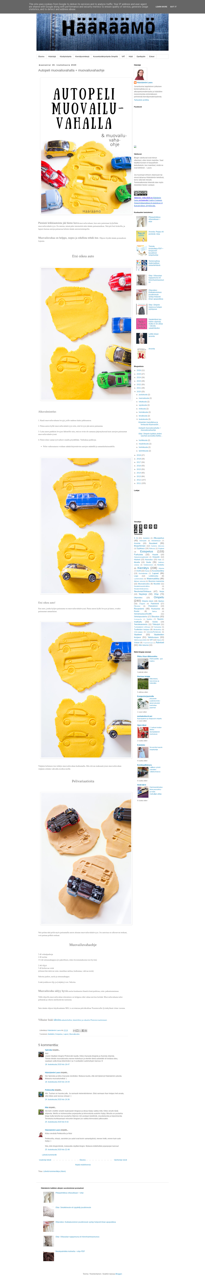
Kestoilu (160, 565)
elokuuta (142, 409)
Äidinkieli (160, 642)
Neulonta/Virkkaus (142, 591)
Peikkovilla (49, 1090)
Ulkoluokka (157, 629)
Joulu (148, 562)
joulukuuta (143, 395)
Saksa (154, 611)
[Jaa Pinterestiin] (85, 1030)
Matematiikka (153, 578)
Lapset (65, 1034)
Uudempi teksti (45, 1160)
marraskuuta (144, 398)
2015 (139, 469)
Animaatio (142, 541)
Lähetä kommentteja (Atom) (54, 1171)
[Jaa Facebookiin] (82, 1030)
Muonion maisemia (156, 581)
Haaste (155, 555)
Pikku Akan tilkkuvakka (147, 656)
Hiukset (137, 560)
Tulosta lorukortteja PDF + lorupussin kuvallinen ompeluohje (156, 250)
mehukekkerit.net (144, 716)
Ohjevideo (138, 598)
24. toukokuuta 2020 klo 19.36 (57, 1099)
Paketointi (155, 604)
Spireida (48, 1050)
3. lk (136, 538)
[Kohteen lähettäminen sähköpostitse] (74, 1030)
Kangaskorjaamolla (145, 696)
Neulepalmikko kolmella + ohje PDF (70, 1251)
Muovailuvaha (74, 1034)
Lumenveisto (138, 579)
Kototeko (141, 745)
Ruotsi (136, 611)
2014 (139, 473)
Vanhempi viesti (120, 1160)
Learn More (161, 7)
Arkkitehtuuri (156, 541)
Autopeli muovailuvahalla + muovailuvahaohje (150, 429)
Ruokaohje (155, 609)
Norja (162, 591)
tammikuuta (144, 451)
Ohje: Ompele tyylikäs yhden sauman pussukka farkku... (150, 435)
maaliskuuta (144, 444)
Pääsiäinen (153, 606)
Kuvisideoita (143, 573)
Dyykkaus (141, 548)
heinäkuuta (143, 412)
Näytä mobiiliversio (83, 1165)
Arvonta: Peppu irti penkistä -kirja (156, 233)
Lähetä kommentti (49, 1155)
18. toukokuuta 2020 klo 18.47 (57, 1064)
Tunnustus (157, 627)
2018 (139, 459)
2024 (139, 377)
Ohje (156, 594)
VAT (123, 56)
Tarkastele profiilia (141, 100)
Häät (131, 56)
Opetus (161, 601)
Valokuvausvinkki (140, 640)
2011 (139, 483)
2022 (139, 384)
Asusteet (153, 543)
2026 (139, 370)
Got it (173, 7)
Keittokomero (148, 565)
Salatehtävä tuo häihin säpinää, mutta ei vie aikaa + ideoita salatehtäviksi (156, 323)
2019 (139, 455)
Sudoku (149, 619)
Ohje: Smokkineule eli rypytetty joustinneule (73, 1207)
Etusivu (41, 56)
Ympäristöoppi (148, 643)
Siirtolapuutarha (140, 617)
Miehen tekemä (139, 581)
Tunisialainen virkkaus (142, 627)
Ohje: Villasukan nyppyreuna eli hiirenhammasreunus (156, 279)
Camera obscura (157, 546)
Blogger (119, 1274)
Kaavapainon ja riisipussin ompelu (149, 718)
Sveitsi (155, 622)
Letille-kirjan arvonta (154, 335)
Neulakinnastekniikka (141, 586)
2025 (139, 374)
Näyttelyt (143, 594)
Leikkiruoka (153, 576)
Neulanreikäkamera (141, 589)
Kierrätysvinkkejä (82, 56)
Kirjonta (161, 568)
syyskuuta (143, 405)
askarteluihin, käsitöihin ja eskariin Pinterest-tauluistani (80, 1020)
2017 (139, 462)
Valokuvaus (153, 637)
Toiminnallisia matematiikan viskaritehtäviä (154, 263)
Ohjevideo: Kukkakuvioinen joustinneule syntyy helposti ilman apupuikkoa (156, 294)
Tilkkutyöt (156, 624)
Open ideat (141, 725)
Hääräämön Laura (52, 1073)
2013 (139, 476)
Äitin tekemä (144, 645)
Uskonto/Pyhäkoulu (154, 632)
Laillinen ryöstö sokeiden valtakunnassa (155, 769)
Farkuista (138, 554)
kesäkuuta (143, 416)
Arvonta (152, 349)
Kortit (139, 571)
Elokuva (152, 548)
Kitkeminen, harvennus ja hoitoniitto (154, 681)
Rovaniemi (139, 608)
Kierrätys (143, 568)
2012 (139, 480)
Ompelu (159, 597)
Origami (142, 604)
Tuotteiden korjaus (141, 629)
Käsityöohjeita (65, 56)
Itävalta (137, 562)
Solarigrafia (138, 619)
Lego (136, 576)
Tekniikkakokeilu (141, 624)
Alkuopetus (159, 538)
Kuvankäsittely (158, 571)
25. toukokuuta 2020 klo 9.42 (57, 1122)
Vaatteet (138, 634)
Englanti (161, 548)
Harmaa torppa (143, 676)
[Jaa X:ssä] (80, 1030)
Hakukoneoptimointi (141, 557)
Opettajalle (141, 56)
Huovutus (149, 560)
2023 (139, 381)
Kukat (147, 571)
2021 (139, 388)
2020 (139, 392)
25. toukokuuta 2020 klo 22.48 (57, 1150)
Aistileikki (51, 1034)
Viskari (137, 643)
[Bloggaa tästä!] (77, 1030)
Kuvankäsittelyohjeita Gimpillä (105, 56)
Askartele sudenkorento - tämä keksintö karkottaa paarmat (155, 703)
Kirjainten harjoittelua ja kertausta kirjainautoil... (149, 423)
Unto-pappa (138, 632)
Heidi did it (141, 785)
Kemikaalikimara (144, 765)
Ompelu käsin (147, 601)
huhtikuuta (143, 440)
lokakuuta (143, 402)
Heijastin (156, 557)
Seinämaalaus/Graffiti (143, 614)
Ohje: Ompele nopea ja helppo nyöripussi (155, 307)
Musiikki (157, 584)
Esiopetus (59, 1034)
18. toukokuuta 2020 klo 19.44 (57, 1082)
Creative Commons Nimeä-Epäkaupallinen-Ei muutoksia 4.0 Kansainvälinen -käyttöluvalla (148, 203)
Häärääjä (52, 56)
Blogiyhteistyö (139, 546)
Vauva (159, 640)
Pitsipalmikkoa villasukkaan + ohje (154, 219)
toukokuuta (143, 419)
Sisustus (155, 616)
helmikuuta (143, 447)
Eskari (151, 56)
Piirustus (137, 606)
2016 (139, 466)
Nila (46, 1107)
